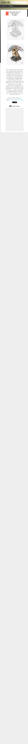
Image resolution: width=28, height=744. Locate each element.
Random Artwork (19, 99)
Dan (21, 98)
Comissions (12, 99)
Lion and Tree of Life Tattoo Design (14, 13)
